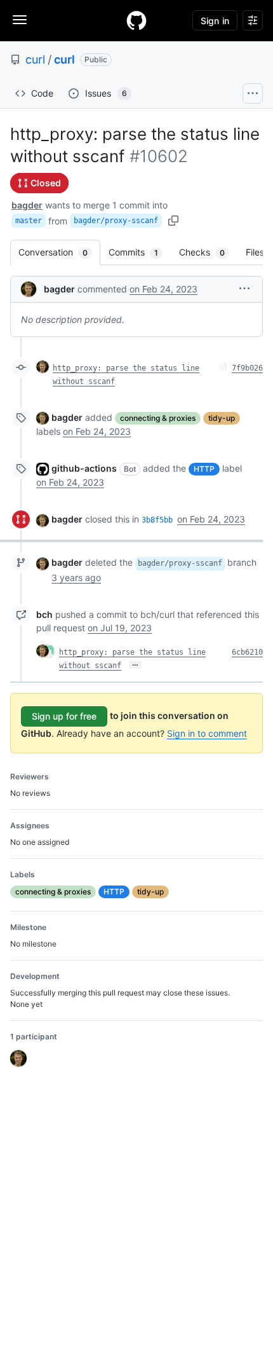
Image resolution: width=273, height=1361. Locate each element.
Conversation (59, 252)
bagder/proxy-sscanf (116, 220)
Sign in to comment (207, 733)
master (28, 220)
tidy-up (221, 418)
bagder (27, 205)
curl (35, 59)
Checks (208, 252)
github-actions (84, 468)
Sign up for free (64, 716)
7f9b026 (247, 368)
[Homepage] (136, 20)
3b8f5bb (157, 520)
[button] (244, 288)
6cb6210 (247, 652)
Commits (140, 252)
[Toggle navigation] (19, 19)
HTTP (204, 469)
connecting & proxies (158, 418)
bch (44, 614)
